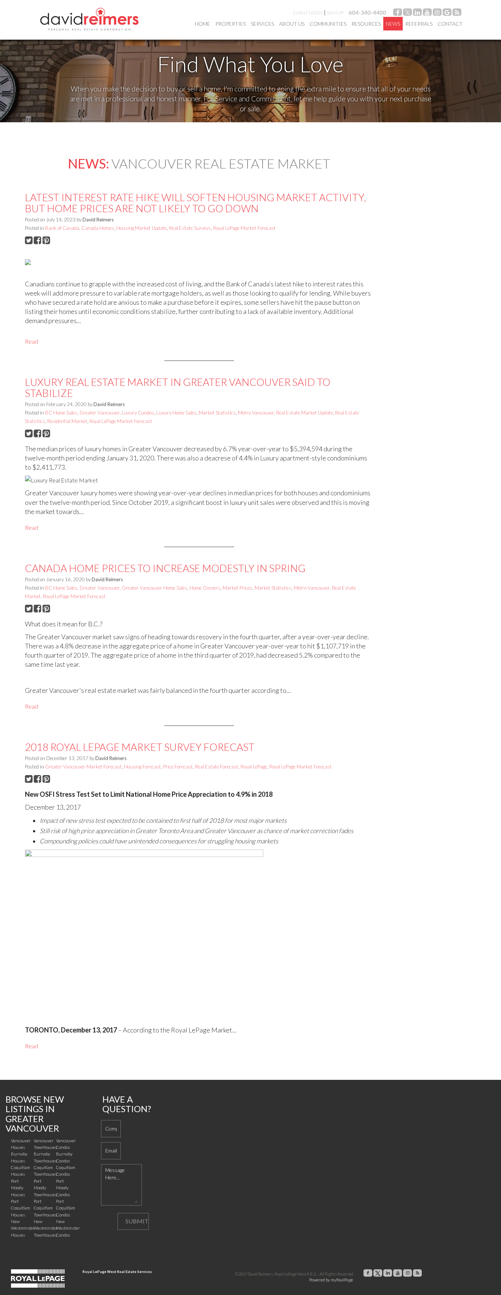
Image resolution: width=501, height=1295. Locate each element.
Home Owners (205, 588)
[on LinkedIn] (417, 13)
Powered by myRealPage (331, 1279)
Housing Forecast (142, 767)
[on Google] (447, 13)
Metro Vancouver (256, 413)
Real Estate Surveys (190, 228)
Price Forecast (178, 767)
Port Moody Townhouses (45, 1188)
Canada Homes (97, 228)
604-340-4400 (367, 12)
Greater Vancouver (100, 413)
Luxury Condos (138, 413)
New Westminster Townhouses (46, 1228)
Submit (137, 1221)
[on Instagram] (437, 13)
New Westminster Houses (23, 1228)
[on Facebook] (397, 13)
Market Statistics (217, 413)
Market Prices (237, 588)
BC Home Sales (61, 413)
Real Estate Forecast (216, 767)
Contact (450, 24)
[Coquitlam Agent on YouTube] (427, 13)
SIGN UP (335, 12)
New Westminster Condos (68, 1228)
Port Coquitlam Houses (20, 1208)
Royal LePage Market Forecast (244, 228)
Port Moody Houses (18, 1188)
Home (202, 24)
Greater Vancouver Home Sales (154, 588)
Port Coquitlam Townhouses (45, 1208)
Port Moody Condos (63, 1188)
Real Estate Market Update (304, 413)
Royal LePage (254, 767)
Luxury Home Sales (176, 413)
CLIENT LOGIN (308, 12)
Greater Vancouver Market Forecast (83, 767)
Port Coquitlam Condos (65, 1208)
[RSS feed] (457, 13)
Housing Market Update (141, 228)
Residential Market (67, 421)
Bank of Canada (62, 228)
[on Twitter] (407, 13)
